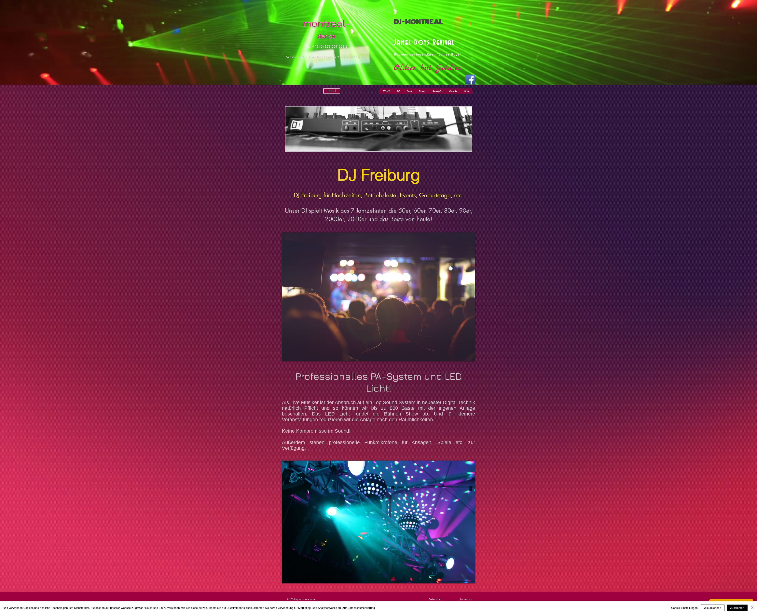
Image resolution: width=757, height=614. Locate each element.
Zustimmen (737, 608)
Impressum (466, 599)
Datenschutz (435, 599)
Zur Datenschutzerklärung (358, 608)
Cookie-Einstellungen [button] (684, 608)
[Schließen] (752, 608)
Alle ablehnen (712, 608)
